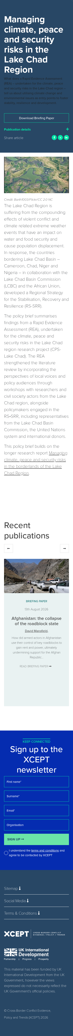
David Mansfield (36, 631)
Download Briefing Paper (36, 118)
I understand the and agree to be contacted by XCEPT (37, 852)
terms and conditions (45, 850)
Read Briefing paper (34, 666)
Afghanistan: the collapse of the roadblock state (36, 621)
